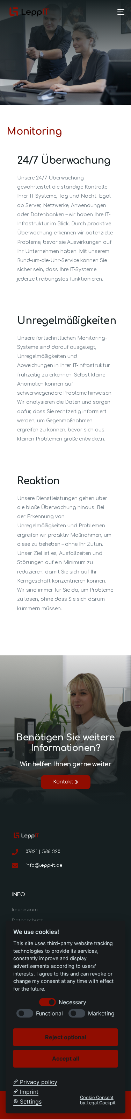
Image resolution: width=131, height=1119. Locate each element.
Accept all (65, 1058)
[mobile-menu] (117, 12)
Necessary (72, 1002)
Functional (49, 1013)
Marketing (101, 1013)
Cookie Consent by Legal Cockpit (98, 1100)
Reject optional (65, 1037)
